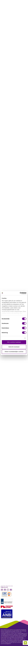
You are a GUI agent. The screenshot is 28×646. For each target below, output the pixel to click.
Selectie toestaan (14, 347)
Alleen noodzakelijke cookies (14, 351)
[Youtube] (11, 590)
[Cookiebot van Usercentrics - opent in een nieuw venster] (20, 293)
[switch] (24, 323)
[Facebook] (5, 590)
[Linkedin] (2, 590)
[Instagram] (8, 590)
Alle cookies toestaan (14, 342)
